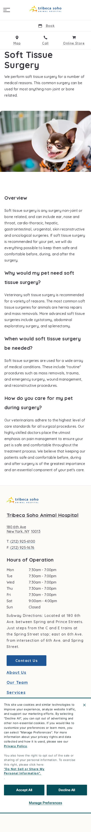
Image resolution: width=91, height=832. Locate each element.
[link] (45, 9)
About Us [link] (16, 673)
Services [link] (16, 693)
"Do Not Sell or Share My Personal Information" (24, 771)
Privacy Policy (15, 746)
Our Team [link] (17, 683)
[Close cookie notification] (84, 705)
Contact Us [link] (26, 660)
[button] (6, 10)
